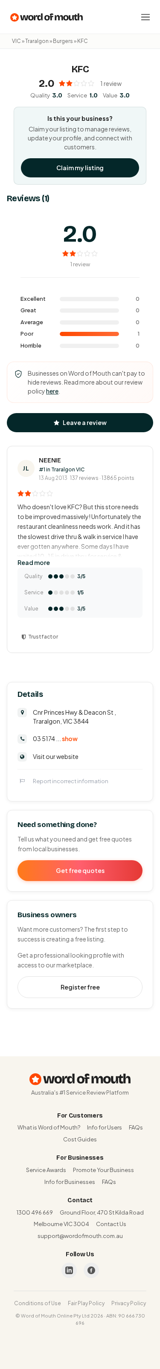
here (52, 391)
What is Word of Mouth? (48, 1127)
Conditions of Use (37, 1303)
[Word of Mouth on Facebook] (91, 1270)
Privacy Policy (128, 1303)
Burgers (63, 41)
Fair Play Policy (86, 1303)
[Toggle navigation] (145, 17)
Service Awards (46, 1170)
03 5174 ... (55, 738)
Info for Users (104, 1127)
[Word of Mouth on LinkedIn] (69, 1270)
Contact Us (111, 1224)
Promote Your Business (103, 1170)
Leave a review (85, 422)
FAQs (136, 1127)
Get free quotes (80, 870)
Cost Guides (80, 1139)
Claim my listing (80, 167)
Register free (80, 987)
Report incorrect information (70, 781)
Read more (33, 562)
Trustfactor (43, 636)
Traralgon (37, 41)
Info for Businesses (69, 1181)
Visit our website (56, 756)
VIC (16, 41)
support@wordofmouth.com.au (80, 1235)
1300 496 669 (35, 1212)
